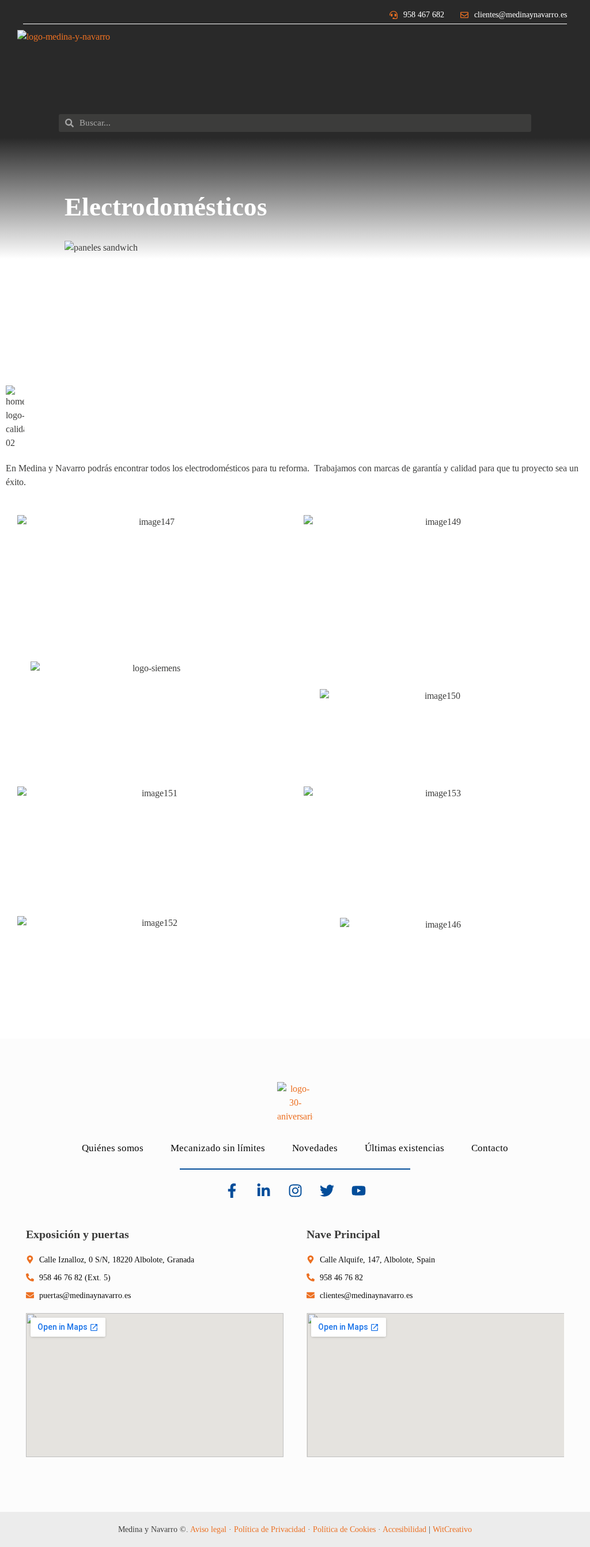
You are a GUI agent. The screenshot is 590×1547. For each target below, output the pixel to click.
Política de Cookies (344, 1529)
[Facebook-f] (231, 1191)
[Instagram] (295, 1191)
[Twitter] (326, 1191)
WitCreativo (452, 1529)
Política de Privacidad (269, 1529)
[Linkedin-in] (263, 1191)
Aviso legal (208, 1529)
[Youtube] (358, 1191)
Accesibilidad (404, 1529)
